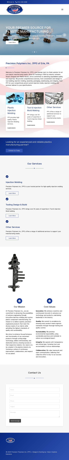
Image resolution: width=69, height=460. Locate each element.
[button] (62, 9)
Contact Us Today (14, 150)
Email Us (11, 2)
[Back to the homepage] (15, 9)
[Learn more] (15, 98)
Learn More (12, 42)
